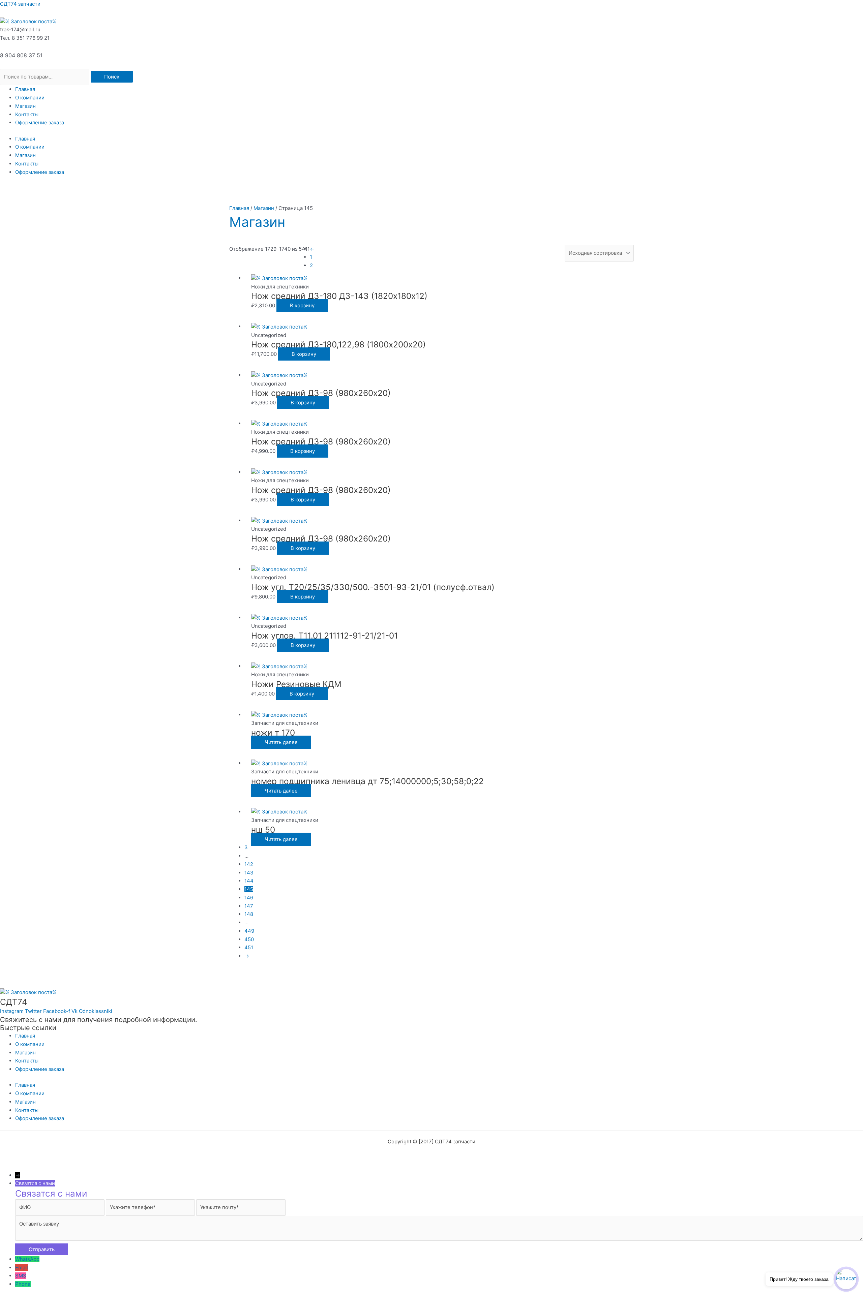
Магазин (25, 106)
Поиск (111, 76)
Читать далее (281, 742)
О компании (29, 97)
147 (248, 906)
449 (249, 931)
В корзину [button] (302, 305)
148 (248, 914)
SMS (20, 1275)
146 (248, 897)
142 (248, 864)
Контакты (26, 114)
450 (249, 939)
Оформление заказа (39, 122)
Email (21, 1267)
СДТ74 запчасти (20, 4)
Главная (25, 89)
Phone (23, 1284)
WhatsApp (27, 1259)
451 (248, 947)
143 (249, 872)
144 (249, 880)
